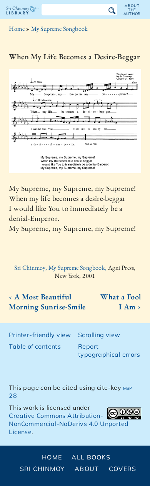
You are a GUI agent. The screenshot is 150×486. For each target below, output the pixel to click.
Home (17, 29)
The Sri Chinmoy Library (22, 17)
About (87, 469)
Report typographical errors (109, 350)
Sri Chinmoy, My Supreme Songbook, (61, 268)
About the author (132, 9)
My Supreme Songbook (59, 29)
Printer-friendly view (40, 335)
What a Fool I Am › (120, 302)
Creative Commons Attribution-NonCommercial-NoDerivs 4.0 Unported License (68, 424)
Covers (123, 469)
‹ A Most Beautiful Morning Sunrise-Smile (47, 302)
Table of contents (35, 346)
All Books (91, 457)
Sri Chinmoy (42, 469)
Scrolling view (99, 335)
